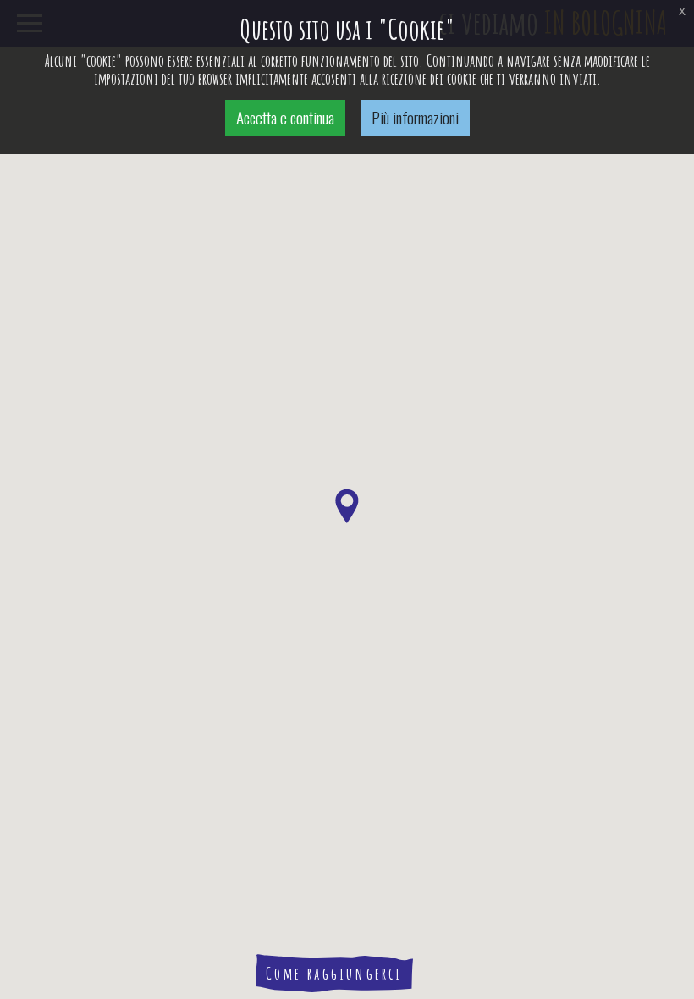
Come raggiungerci (334, 973)
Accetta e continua (285, 117)
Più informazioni (415, 117)
